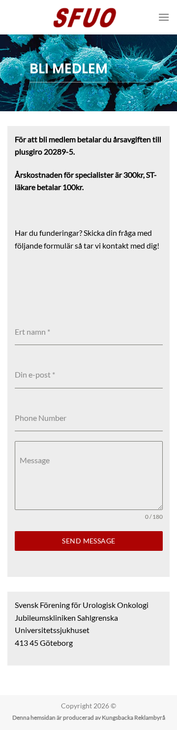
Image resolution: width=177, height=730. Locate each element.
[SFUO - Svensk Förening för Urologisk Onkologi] (89, 17)
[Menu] (164, 17)
